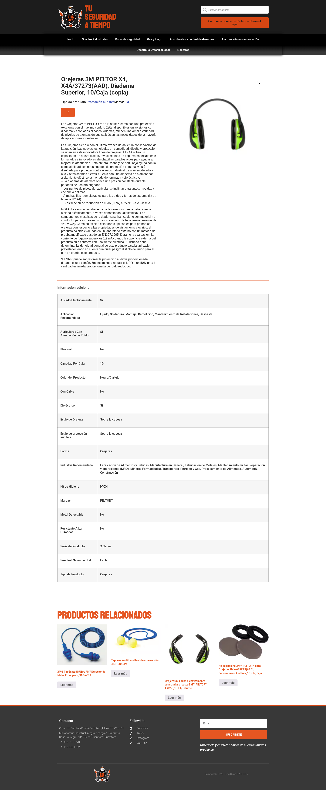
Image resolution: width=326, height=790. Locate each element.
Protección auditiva (100, 102)
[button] (68, 112)
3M (127, 102)
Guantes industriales (95, 39)
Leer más (66, 685)
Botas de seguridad (127, 39)
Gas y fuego (154, 39)
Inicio (70, 39)
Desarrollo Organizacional (153, 50)
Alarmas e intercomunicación (240, 39)
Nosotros (183, 50)
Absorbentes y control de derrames (192, 39)
